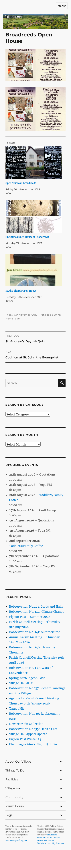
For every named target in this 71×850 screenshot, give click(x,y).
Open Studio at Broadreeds (20, 183)
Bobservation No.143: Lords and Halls (36, 606)
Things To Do (14, 770)
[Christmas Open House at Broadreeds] (33, 216)
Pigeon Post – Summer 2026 (30, 617)
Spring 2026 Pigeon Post (27, 678)
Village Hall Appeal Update (28, 734)
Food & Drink (53, 314)
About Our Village (18, 761)
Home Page (12, 318)
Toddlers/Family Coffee (26, 546)
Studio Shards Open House (20, 290)
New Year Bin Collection (26, 724)
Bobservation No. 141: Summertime (34, 632)
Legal (9, 815)
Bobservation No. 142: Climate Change (36, 611)
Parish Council (15, 806)
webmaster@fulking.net (16, 840)
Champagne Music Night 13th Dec (33, 744)
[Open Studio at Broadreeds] (33, 162)
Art (42, 314)
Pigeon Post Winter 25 (25, 739)
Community (14, 797)
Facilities (11, 779)
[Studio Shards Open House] (33, 270)
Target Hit (16, 708)
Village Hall (13, 788)
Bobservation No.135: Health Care (33, 729)
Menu (62, 5)
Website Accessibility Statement (51, 843)
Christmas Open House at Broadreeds (27, 237)
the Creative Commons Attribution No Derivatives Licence (48, 838)
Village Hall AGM (21, 683)
